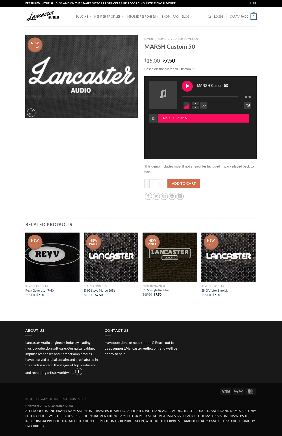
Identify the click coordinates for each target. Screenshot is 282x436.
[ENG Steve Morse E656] (111, 257)
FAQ (175, 16)
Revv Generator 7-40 (39, 290)
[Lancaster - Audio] (47, 16)
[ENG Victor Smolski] (228, 257)
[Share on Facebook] (148, 196)
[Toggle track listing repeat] (203, 105)
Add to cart (184, 183)
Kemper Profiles (107, 16)
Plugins (82, 16)
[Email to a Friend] (164, 196)
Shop (166, 16)
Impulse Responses (141, 16)
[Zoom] (31, 112)
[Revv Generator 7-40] (52, 257)
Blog (185, 16)
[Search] (209, 16)
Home (149, 39)
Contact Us (78, 399)
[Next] (255, 276)
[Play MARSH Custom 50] (187, 86)
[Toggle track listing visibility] (247, 105)
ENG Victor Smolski (214, 290)
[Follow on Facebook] (250, 3)
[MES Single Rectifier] (170, 257)
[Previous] (25, 276)
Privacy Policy (47, 399)
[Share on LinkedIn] (180, 196)
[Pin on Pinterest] (172, 196)
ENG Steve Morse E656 (99, 290)
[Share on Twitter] (156, 196)
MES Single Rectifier (156, 290)
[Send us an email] (254, 3)
